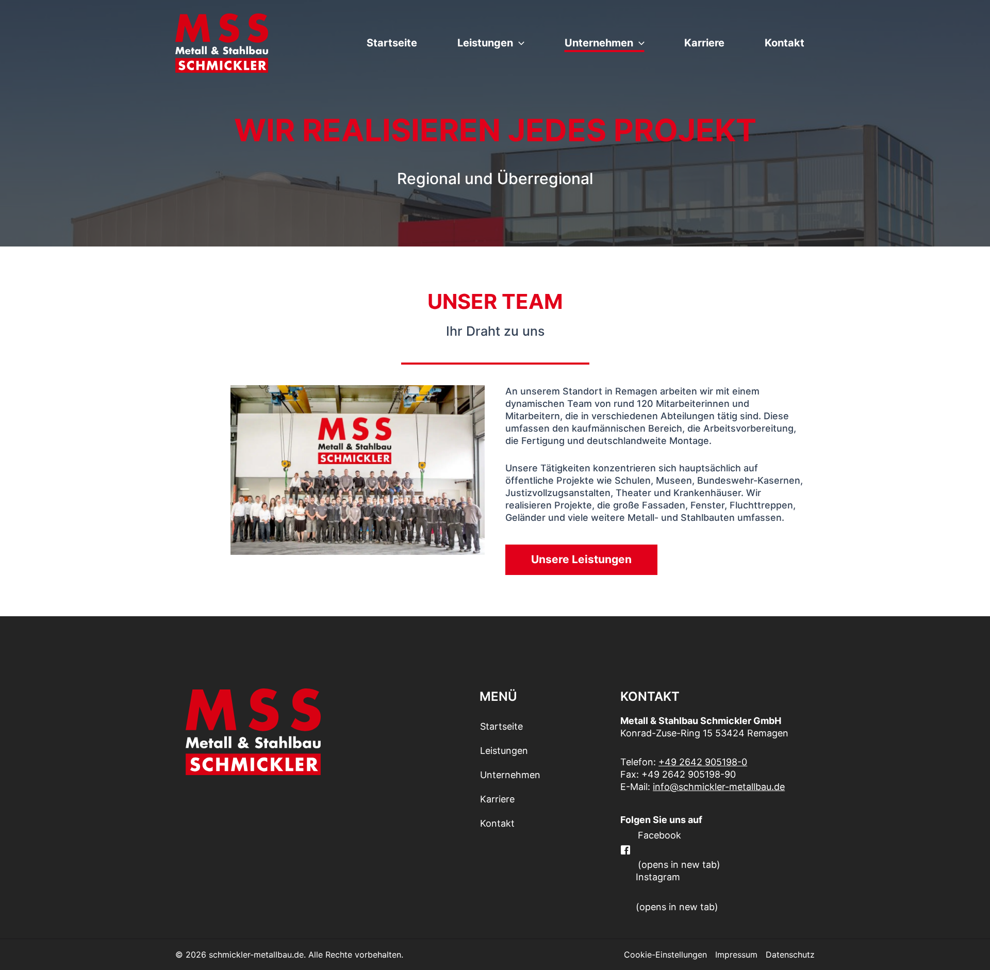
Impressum (736, 954)
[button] (518, 43)
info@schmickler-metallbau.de (719, 786)
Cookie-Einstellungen (665, 954)
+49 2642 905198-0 (702, 762)
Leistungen (485, 43)
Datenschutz (790, 954)
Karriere (704, 43)
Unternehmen (599, 43)
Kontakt (784, 43)
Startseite (392, 43)
